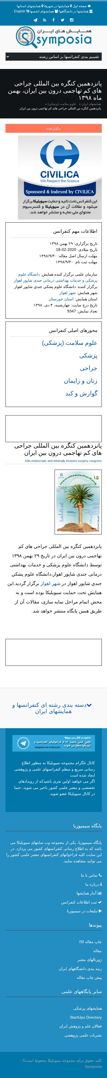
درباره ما (92, 884)
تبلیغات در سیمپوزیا (82, 911)
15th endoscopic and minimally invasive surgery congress (63, 460)
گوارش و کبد (81, 393)
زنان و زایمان (80, 380)
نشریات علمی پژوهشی (83, 1035)
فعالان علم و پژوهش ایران (80, 1026)
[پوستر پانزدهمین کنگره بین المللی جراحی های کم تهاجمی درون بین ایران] (78, 503)
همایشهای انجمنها (42, 11)
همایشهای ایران (91, 104)
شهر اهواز (68, 292)
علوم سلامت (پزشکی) (62, 104)
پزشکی (88, 355)
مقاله (97, 951)
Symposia (93, 1066)
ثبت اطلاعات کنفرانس (79, 902)
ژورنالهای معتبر (89, 959)
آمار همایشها (86, 893)
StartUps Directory (86, 1017)
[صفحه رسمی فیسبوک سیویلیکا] (53, 20)
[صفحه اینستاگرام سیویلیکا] (71, 20)
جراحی (88, 368)
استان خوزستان (61, 299)
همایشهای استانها (29, 6)
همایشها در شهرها (56, 6)
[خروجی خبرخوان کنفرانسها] (44, 20)
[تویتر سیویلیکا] (62, 20)
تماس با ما (89, 875)
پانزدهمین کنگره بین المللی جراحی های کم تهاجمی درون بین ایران (60, 108)
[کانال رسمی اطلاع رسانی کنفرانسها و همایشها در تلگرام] (53, 743)
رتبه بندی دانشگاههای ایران (80, 968)
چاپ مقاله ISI (90, 942)
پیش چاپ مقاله (89, 977)
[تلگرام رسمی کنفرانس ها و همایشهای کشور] (35, 20)
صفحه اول (80, 6)
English (19, 11)
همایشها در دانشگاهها (73, 11)
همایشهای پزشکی (87, 1008)
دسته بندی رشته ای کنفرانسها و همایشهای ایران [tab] (49, 708)
